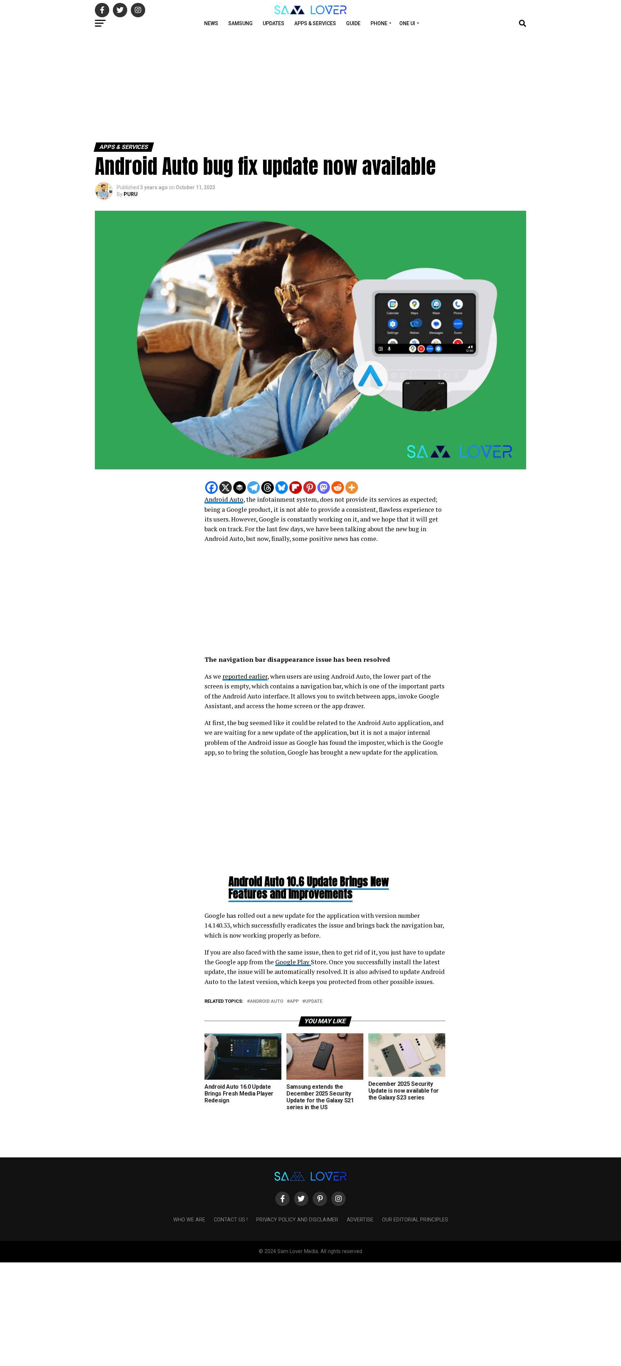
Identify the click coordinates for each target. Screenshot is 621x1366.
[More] (351, 487)
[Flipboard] (295, 487)
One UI (407, 23)
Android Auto (223, 499)
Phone (379, 23)
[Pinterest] (309, 487)
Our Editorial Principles (415, 1220)
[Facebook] (211, 487)
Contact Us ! (231, 1220)
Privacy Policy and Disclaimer (297, 1220)
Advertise (360, 1220)
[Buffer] (239, 487)
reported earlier (244, 676)
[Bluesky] (281, 487)
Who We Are (189, 1220)
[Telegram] (253, 487)
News (211, 23)
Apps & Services (315, 23)
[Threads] (267, 487)
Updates (273, 23)
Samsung (240, 23)
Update (313, 1001)
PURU (131, 194)
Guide (353, 23)
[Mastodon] (323, 487)
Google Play (293, 962)
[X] (225, 487)
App (294, 1001)
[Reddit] (337, 487)
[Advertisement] (215, 85)
